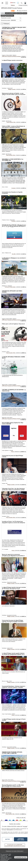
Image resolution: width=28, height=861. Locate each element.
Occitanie (13, 188)
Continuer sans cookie (20, 839)
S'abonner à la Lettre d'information (14, 851)
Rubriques (6, 23)
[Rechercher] (21, 3)
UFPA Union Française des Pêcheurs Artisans (11, 56)
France (12, 451)
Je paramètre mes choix (21, 857)
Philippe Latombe (11, 89)
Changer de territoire (23, 5)
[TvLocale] (13, 3)
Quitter (7, 839)
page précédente (23, 10)
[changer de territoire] (18, 3)
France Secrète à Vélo (11, 122)
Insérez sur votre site (20, 817)
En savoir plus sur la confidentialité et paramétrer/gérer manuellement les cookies (14, 845)
